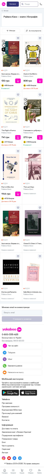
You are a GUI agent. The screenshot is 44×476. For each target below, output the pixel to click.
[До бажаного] (18, 38)
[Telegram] (20, 458)
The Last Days (28, 187)
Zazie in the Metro (30, 74)
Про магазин (7, 403)
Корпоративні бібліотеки (12, 410)
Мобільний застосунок (12, 379)
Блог (4, 442)
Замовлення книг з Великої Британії (16, 432)
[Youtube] (9, 458)
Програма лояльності (10, 406)
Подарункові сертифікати (12, 435)
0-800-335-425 (10, 334)
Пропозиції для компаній (12, 413)
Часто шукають (8, 446)
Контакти (5, 420)
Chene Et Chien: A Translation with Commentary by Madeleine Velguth (33, 243)
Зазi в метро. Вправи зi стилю (11, 74)
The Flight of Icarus (8, 130)
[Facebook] (14, 458)
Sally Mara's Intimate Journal (33, 292)
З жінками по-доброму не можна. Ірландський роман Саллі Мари (33, 130)
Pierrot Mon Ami (7, 187)
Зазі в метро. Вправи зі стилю (11, 243)
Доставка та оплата (10, 429)
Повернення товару (10, 439)
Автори (6, 10)
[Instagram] (3, 458)
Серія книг (6, 449)
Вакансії (5, 417)
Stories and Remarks (8, 292)
